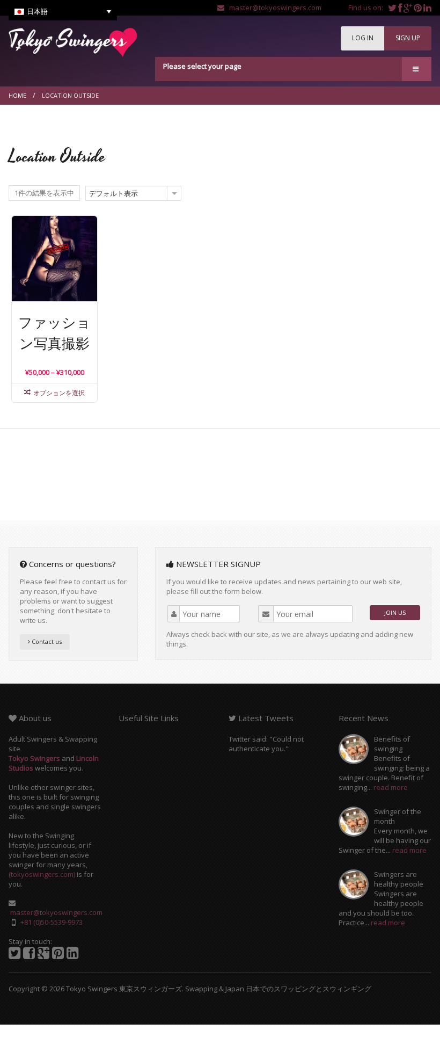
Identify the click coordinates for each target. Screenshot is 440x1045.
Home (17, 95)
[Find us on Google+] (409, 7)
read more (390, 787)
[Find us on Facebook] (401, 7)
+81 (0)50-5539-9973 (51, 922)
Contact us (46, 641)
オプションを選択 (59, 392)
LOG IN (362, 37)
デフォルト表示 (113, 193)
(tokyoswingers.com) (42, 874)
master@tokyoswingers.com (272, 7)
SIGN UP (407, 37)
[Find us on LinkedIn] (427, 7)
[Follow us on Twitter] (393, 7)
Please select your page (202, 66)
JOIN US (395, 612)
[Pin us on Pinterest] (418, 7)
